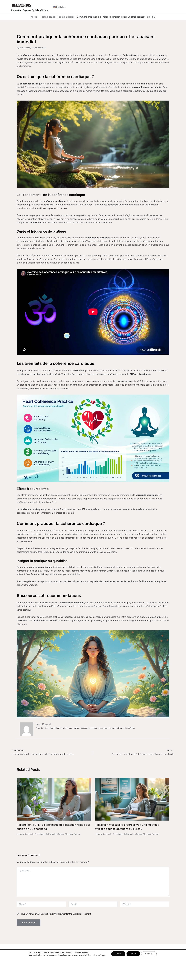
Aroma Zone (92, 606)
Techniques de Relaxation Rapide (57, 16)
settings (101, 955)
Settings (149, 953)
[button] (65, 6)
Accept (118, 953)
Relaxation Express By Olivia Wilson (29, 10)
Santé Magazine (111, 606)
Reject (133, 953)
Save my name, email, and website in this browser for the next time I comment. (56, 914)
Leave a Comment (25, 834)
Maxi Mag (43, 552)
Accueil (34, 16)
